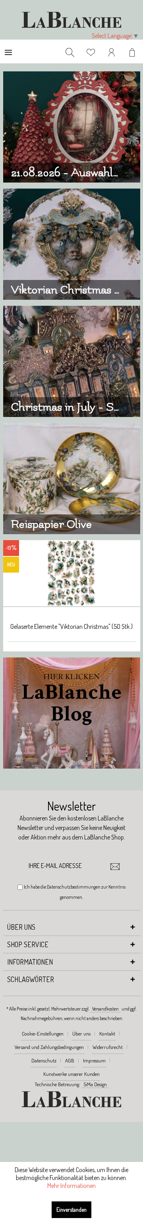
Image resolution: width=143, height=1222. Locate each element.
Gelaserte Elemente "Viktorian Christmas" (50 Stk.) (71, 626)
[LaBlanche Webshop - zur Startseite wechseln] (71, 20)
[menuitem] (8, 51)
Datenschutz (43, 1060)
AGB (69, 1060)
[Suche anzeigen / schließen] (70, 51)
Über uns (81, 1033)
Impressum (94, 1060)
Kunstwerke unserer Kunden (71, 1074)
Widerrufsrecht (108, 1047)
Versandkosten (105, 1009)
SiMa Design (95, 1084)
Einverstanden (71, 1209)
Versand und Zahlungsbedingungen (49, 1047)
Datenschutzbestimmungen (73, 887)
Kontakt (107, 1033)
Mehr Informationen (71, 1186)
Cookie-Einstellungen (43, 1033)
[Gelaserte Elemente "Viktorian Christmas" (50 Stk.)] (71, 573)
